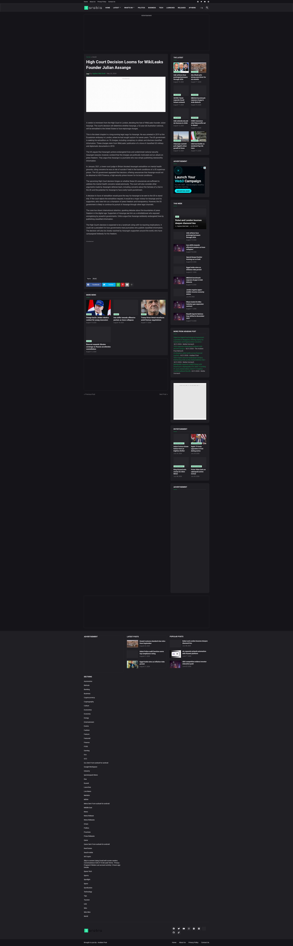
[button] (201, 8)
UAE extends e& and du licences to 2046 (181, 122)
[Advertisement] (146, 35)
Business (152, 8)
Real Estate (88, 848)
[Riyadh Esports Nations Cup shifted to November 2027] (179, 316)
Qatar (86, 840)
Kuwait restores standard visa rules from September (152, 642)
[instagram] (189, 929)
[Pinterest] (123, 285)
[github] (174, 932)
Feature (86, 734)
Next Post (162, 394)
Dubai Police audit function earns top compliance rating (152, 653)
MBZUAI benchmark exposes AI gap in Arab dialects (198, 100)
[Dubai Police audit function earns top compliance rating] (132, 654)
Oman (86, 824)
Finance (87, 742)
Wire (85, 908)
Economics (88, 710)
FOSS (86, 746)
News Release (89, 816)
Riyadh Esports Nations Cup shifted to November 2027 (195, 316)
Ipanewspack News (91, 775)
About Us (92, 2)
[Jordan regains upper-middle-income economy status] (179, 292)
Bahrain (87, 685)
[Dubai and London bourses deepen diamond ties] (175, 643)
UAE (85, 904)
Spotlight (87, 879)
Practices (87, 832)
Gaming (87, 750)
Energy (86, 718)
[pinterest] (208, 1)
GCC (85, 759)
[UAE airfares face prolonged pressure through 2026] (179, 235)
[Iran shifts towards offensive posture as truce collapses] (179, 248)
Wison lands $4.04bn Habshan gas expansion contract (195, 304)
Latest (116, 8)
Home (86, 2)
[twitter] (201, 1)
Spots (86, 884)
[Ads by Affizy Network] (204, 168)
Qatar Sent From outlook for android (97, 844)
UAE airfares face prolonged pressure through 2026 (181, 77)
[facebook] (198, 1)
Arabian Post (102, 942)
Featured (87, 738)
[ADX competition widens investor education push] (175, 664)
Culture (86, 706)
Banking (87, 689)
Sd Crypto (87, 856)
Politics (141, 8)
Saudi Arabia (88, 852)
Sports (86, 875)
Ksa (85, 779)
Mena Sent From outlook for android (97, 803)
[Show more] (132, 285)
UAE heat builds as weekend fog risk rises (198, 146)
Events (86, 726)
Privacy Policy (102, 2)
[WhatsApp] (118, 285)
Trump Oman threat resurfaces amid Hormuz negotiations (152, 319)
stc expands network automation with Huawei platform (194, 652)
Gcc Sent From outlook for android (96, 763)
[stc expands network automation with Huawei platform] (175, 654)
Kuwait (86, 783)
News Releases (89, 820)
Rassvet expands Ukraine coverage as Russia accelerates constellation (98, 346)
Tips (85, 896)
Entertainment (89, 722)
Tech (161, 8)
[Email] (127, 285)
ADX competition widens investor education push (194, 663)
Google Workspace (90, 767)
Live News (87, 791)
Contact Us (111, 2)
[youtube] (205, 1)
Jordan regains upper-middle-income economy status (195, 292)
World (94, 57)
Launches (170, 8)
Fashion (87, 730)
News (86, 812)
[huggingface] (204, 929)
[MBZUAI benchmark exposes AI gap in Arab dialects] (179, 280)
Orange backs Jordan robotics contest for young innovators (97, 319)
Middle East (88, 808)
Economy (87, 714)
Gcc (85, 754)
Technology (88, 892)
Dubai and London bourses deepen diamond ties (195, 642)
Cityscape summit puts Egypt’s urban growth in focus (180, 146)
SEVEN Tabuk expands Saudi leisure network (179, 100)
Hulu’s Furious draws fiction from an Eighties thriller (181, 449)
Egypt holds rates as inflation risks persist (194, 269)
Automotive (88, 681)
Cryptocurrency (89, 697)
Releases (182, 8)
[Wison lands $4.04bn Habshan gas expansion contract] (179, 304)
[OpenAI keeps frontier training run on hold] (179, 260)
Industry (87, 771)
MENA (86, 799)
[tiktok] (179, 932)
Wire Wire (87, 912)
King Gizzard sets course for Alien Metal (180, 472)
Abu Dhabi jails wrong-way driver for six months (198, 77)
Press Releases (89, 836)
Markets (87, 795)
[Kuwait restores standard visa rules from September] (132, 644)
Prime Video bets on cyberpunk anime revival (198, 472)
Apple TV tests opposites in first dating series (197, 449)
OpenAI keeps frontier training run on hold (194, 258)
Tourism (87, 900)
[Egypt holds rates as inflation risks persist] (179, 270)
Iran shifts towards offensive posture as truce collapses (124, 319)
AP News (192, 8)
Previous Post (90, 394)
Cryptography (89, 702)
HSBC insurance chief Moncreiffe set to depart (198, 123)
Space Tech (88, 871)
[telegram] (194, 929)
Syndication (88, 888)
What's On (128, 8)
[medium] (199, 929)
